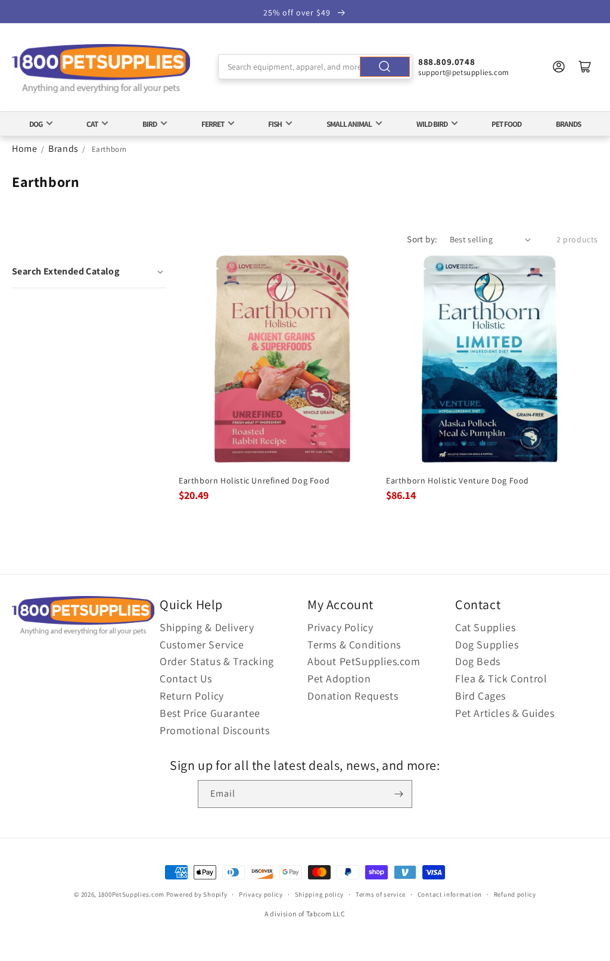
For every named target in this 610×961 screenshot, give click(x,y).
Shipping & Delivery (207, 627)
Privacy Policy (340, 627)
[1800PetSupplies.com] (101, 69)
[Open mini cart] (585, 67)
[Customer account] (559, 67)
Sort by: (422, 239)
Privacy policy (261, 894)
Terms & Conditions (354, 644)
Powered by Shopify (197, 894)
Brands (568, 123)
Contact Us (186, 678)
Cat (92, 123)
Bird (149, 123)
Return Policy (192, 696)
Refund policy (515, 894)
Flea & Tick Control (501, 678)
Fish (275, 123)
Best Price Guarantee (210, 713)
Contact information (450, 894)
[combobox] (315, 66)
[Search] (385, 67)
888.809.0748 (446, 61)
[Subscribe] (398, 794)
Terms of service (381, 894)
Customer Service (202, 644)
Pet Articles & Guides (505, 713)
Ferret (212, 123)
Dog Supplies (486, 644)
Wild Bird (431, 123)
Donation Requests (352, 696)
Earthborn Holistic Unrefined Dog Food (254, 480)
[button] (89, 271)
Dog (35, 123)
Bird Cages (480, 696)
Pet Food (506, 123)
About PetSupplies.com (364, 661)
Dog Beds (477, 661)
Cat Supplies (485, 627)
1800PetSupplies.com (131, 894)
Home (24, 148)
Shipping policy (319, 894)
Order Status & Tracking (217, 661)
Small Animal (349, 123)
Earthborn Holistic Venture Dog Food (457, 480)
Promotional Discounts (215, 730)
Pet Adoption (339, 678)
